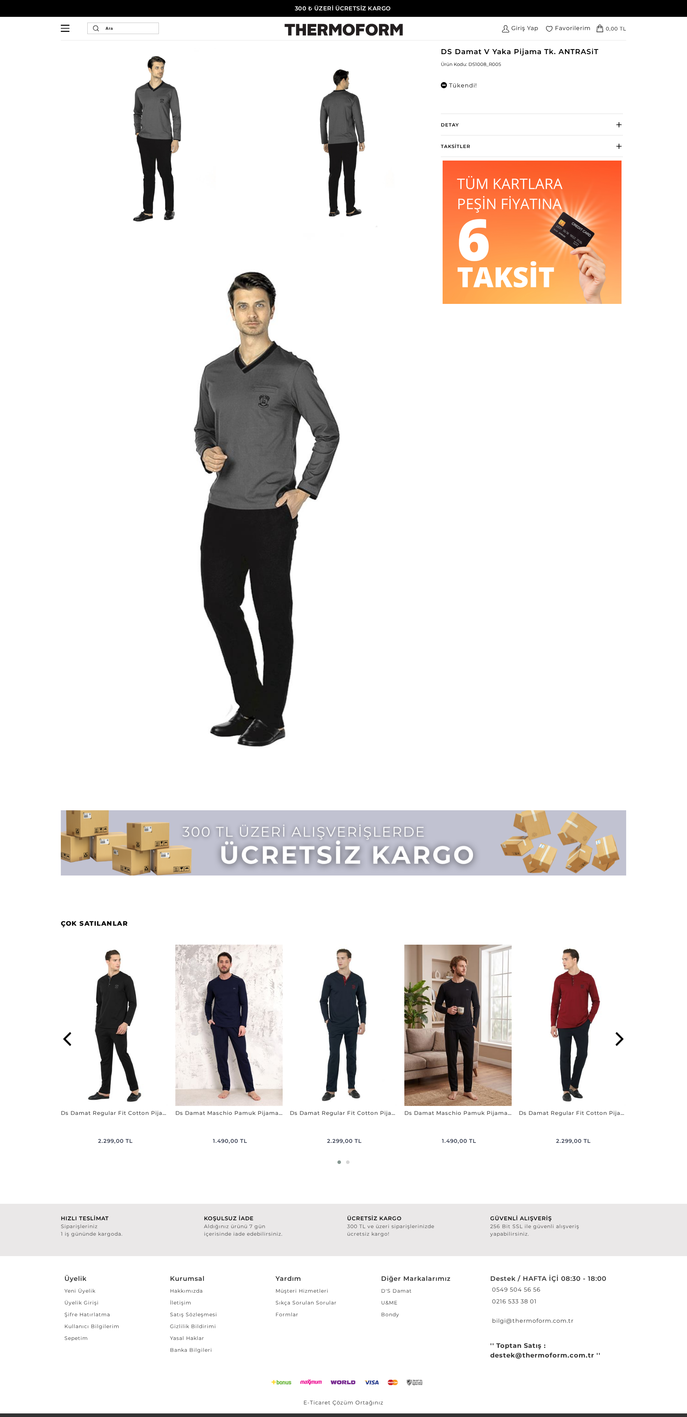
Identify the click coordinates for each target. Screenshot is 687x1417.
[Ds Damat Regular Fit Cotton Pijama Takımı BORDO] (572, 1025)
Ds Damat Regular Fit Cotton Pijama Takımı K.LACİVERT (343, 1113)
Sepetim (76, 1338)
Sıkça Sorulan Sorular (306, 1302)
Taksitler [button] (456, 146)
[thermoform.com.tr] (343, 30)
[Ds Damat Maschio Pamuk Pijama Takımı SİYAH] (458, 1025)
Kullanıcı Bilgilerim (92, 1326)
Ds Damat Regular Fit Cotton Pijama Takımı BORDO (572, 1113)
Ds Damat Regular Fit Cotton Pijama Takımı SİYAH (114, 1113)
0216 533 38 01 (513, 1301)
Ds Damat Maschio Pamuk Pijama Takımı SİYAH (458, 1113)
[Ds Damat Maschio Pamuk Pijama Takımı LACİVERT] (229, 1025)
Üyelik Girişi (81, 1302)
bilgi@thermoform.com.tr (532, 1320)
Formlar (287, 1314)
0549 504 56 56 (515, 1289)
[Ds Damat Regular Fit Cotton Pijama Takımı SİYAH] (114, 1025)
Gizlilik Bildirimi (193, 1326)
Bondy (390, 1314)
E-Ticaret (317, 1402)
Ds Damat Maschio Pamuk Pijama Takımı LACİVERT (229, 1113)
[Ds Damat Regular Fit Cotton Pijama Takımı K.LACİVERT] (343, 1025)
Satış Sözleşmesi (193, 1314)
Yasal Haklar (187, 1338)
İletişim (180, 1302)
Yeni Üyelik (80, 1291)
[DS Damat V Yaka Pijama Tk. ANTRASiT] (156, 137)
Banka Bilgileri (191, 1350)
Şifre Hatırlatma (87, 1314)
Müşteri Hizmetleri (302, 1291)
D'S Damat (396, 1291)
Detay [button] (450, 125)
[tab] (532, 124)
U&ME (389, 1302)
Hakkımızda (186, 1291)
